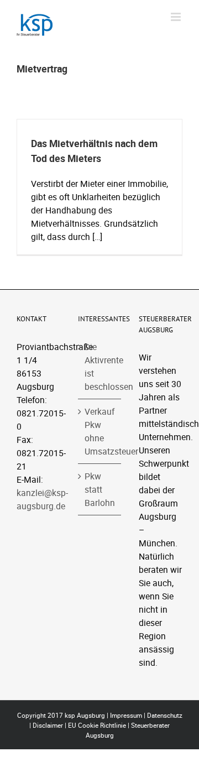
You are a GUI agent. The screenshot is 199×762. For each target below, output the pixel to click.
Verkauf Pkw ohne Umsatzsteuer (100, 431)
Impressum (126, 715)
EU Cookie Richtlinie (97, 725)
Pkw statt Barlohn (100, 489)
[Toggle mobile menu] (176, 17)
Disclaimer (48, 725)
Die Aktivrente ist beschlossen (100, 367)
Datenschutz (164, 715)
